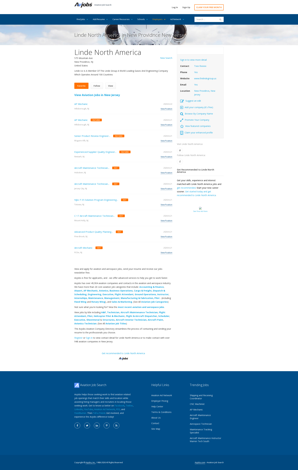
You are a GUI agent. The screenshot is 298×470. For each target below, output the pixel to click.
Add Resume (99, 19)
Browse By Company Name (199, 113)
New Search (166, 57)
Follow (97, 85)
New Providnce (201, 90)
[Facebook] (180, 162)
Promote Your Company (197, 119)
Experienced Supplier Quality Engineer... (95, 151)
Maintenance (95, 298)
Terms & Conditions (161, 412)
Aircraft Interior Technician (131, 319)
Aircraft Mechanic (83, 247)
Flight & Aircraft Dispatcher (141, 316)
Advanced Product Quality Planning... (93, 231)
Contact (155, 423)
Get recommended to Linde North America (123, 353)
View (110, 85)
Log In (175, 7)
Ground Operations (145, 294)
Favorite (81, 85)
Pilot (157, 298)
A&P (103, 312)
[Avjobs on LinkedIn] (97, 425)
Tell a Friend (99, 413)
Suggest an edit (193, 100)
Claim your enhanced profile (199, 132)
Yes (196, 72)
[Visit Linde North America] (180, 150)
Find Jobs (81, 19)
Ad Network (175, 19)
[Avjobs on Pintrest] (107, 425)
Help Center (157, 406)
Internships (80, 298)
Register (78, 337)
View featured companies (198, 126)
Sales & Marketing (122, 301)
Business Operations (121, 290)
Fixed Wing (80, 301)
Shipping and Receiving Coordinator (201, 397)
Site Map (155, 428)
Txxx (196, 66)
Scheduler (163, 316)
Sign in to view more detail (193, 59)
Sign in (89, 337)
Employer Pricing (159, 400)
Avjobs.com (200, 462)
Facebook (119, 405)
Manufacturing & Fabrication (137, 298)
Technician (113, 312)
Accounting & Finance (151, 286)
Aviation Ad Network (104, 409)
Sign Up (186, 7)
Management (112, 298)
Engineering (94, 294)
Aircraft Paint (155, 319)
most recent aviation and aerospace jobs (141, 307)
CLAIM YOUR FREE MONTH (209, 7)
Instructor (163, 294)
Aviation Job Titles (116, 323)
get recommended (186, 187)
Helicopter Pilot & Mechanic (109, 316)
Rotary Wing (98, 301)
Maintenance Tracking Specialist (201, 431)
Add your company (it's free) (199, 107)
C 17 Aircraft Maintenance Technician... (94, 215)
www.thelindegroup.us (205, 78)
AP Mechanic (81, 103)
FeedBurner (80, 413)
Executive (108, 294)
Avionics (103, 290)
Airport (78, 290)
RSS (118, 409)
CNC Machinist (197, 404)
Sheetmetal (93, 319)
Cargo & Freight (143, 290)
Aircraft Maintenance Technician (139, 312)
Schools (141, 19)
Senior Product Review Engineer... (92, 135)
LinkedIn (78, 409)
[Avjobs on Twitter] (87, 425)
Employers (158, 19)
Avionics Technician (85, 323)
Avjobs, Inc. (90, 462)
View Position (166, 108)
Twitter (129, 405)
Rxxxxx (202, 66)
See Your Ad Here (200, 211)
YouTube (88, 409)
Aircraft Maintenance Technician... (91, 167)
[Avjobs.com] (123, 357)
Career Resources (121, 19)
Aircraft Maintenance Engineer (200, 417)
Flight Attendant (124, 294)
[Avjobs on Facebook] (77, 425)
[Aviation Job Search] (83, 4)
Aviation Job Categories (154, 301)
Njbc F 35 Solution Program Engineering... (96, 199)
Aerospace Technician (201, 423)
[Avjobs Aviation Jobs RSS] (116, 425)
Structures (109, 319)
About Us (156, 417)
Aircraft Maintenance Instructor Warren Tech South (205, 440)
